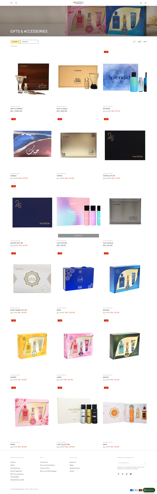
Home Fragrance (16, 471)
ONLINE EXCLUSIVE (17, 480)
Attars (12, 465)
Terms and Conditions (47, 465)
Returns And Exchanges (48, 471)
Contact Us (44, 462)
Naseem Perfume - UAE (21, 489)
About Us (73, 462)
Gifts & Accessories (16, 474)
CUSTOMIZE (14, 477)
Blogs (71, 465)
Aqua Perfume (75, 468)
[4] (145, 42)
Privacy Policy (45, 468)
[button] (16, 3)
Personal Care (15, 468)
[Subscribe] (146, 463)
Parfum (13, 462)
